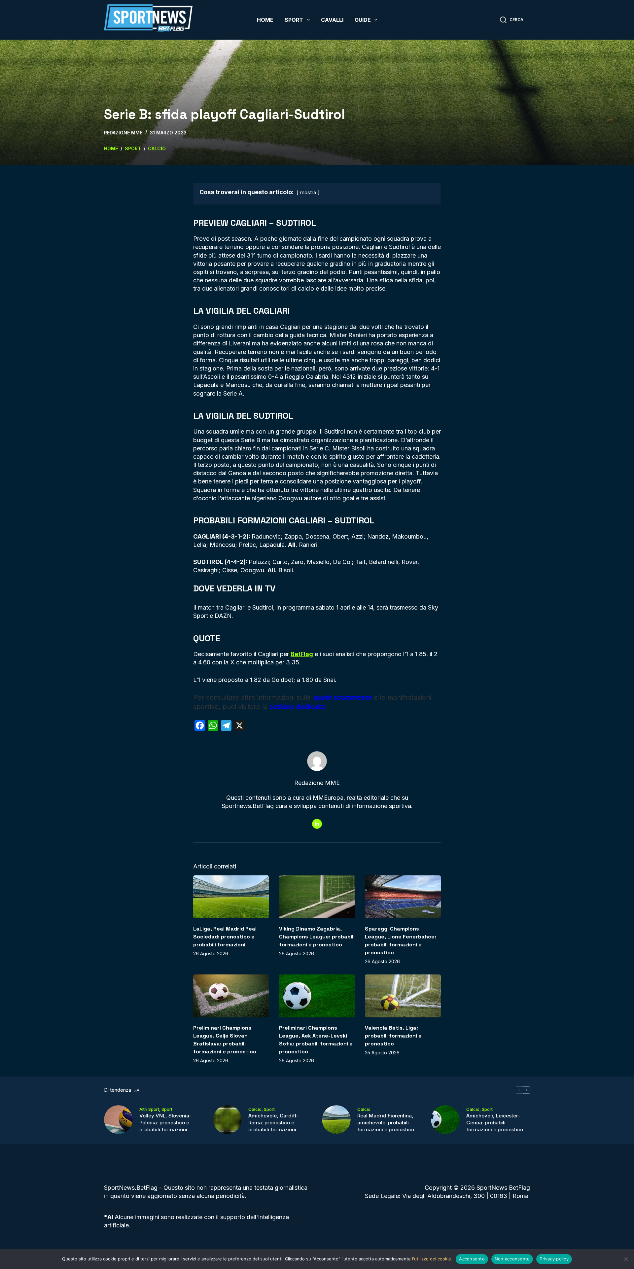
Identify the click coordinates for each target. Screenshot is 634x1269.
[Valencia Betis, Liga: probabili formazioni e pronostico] (403, 995)
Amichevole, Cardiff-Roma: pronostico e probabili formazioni (273, 1122)
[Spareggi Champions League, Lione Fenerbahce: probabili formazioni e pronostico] (403, 896)
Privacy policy (554, 1258)
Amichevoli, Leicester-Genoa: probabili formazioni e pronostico (494, 1122)
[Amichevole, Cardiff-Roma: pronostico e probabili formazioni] (227, 1119)
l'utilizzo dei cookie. (432, 1258)
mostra (308, 192)
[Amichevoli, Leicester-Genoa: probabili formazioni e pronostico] (445, 1119)
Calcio (255, 1109)
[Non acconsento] (625, 1259)
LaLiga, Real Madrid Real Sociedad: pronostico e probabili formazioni (225, 936)
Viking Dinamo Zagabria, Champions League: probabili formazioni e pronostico (317, 936)
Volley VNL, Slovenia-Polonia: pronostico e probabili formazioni (165, 1122)
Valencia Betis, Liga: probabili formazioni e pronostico (393, 1035)
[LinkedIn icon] (317, 824)
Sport (294, 20)
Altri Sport (149, 1109)
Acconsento (472, 1258)
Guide (363, 20)
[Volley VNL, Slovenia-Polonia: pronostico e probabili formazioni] (118, 1119)
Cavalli (332, 20)
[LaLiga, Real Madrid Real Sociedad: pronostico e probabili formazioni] (231, 896)
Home (265, 20)
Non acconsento (512, 1258)
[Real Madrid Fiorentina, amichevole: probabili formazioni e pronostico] (336, 1119)
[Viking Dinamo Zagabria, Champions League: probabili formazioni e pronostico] (317, 896)
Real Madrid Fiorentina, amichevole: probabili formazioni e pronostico (385, 1122)
